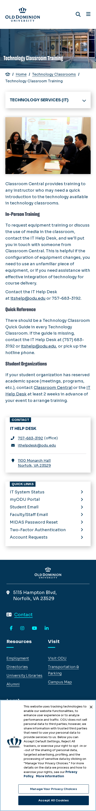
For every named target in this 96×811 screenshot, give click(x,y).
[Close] (91, 707)
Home (21, 74)
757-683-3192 (30, 438)
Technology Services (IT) (39, 100)
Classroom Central (53, 387)
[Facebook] (11, 628)
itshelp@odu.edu (28, 298)
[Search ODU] (78, 14)
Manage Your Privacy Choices (53, 789)
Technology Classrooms (54, 74)
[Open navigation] (88, 14)
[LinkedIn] (47, 628)
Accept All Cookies (53, 800)
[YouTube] (34, 628)
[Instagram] (22, 628)
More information (50, 776)
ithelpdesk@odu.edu (37, 445)
